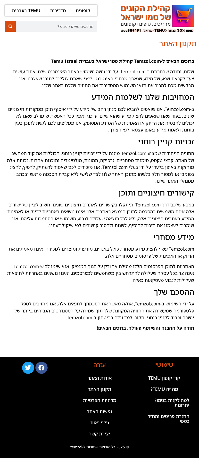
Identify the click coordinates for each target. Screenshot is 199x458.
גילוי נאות (99, 422)
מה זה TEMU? (164, 389)
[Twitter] (28, 368)
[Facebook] (41, 368)
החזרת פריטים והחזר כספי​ (168, 418)
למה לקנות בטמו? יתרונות (171, 402)
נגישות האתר (99, 411)
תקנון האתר (99, 389)
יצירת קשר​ (99, 434)
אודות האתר (100, 378)
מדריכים (58, 10)
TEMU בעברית (26, 10)
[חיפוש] (10, 26)
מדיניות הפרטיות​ (99, 400)
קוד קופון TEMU (164, 378)
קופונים (83, 10)
